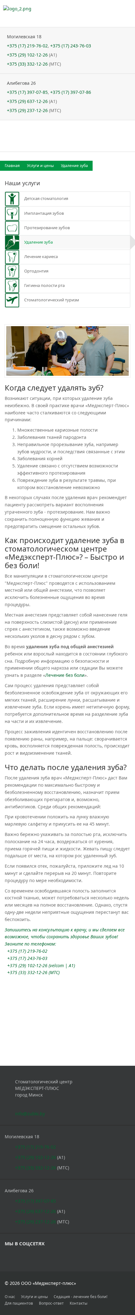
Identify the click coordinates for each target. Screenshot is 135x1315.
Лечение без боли (64, 675)
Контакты (78, 1303)
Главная (13, 165)
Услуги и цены (41, 165)
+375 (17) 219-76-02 (27, 46)
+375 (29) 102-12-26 (27, 55)
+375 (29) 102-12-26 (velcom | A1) (41, 965)
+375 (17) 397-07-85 (27, 92)
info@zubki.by (30, 1114)
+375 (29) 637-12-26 (27, 101)
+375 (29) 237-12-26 (27, 110)
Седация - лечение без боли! (80, 1296)
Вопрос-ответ (51, 1303)
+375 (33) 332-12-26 (27, 64)
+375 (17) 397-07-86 (70, 92)
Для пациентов (19, 1303)
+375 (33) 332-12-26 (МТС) (33, 972)
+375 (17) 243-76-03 (70, 46)
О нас (10, 1296)
